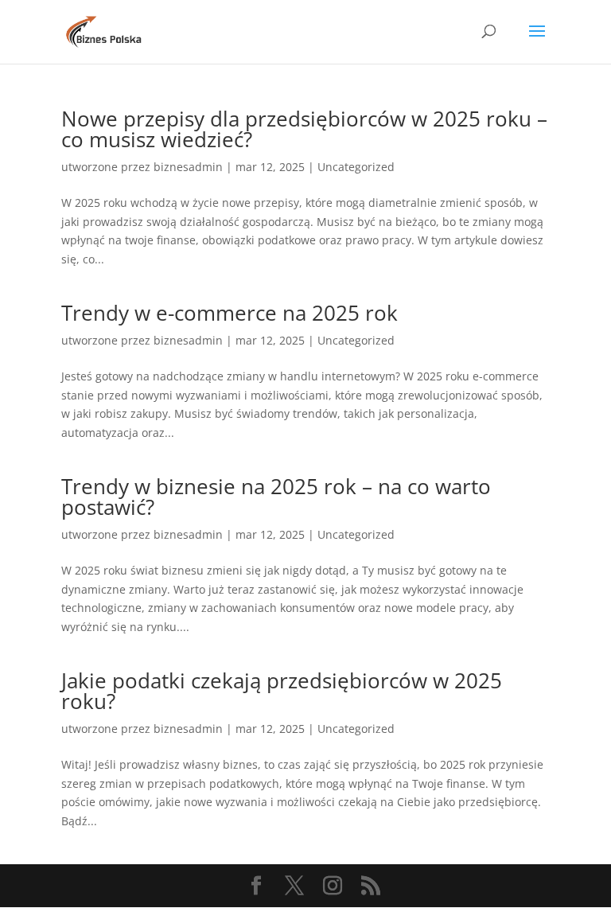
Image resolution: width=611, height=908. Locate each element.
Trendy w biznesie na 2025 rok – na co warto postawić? (276, 496)
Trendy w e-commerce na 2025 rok (229, 312)
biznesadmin (188, 166)
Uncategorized (356, 166)
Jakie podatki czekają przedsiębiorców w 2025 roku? (281, 690)
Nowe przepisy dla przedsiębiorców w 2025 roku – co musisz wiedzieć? (304, 129)
